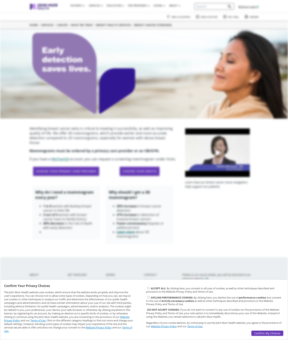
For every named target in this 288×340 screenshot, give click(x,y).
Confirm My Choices (267, 333)
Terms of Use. (38, 320)
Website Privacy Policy (99, 327)
